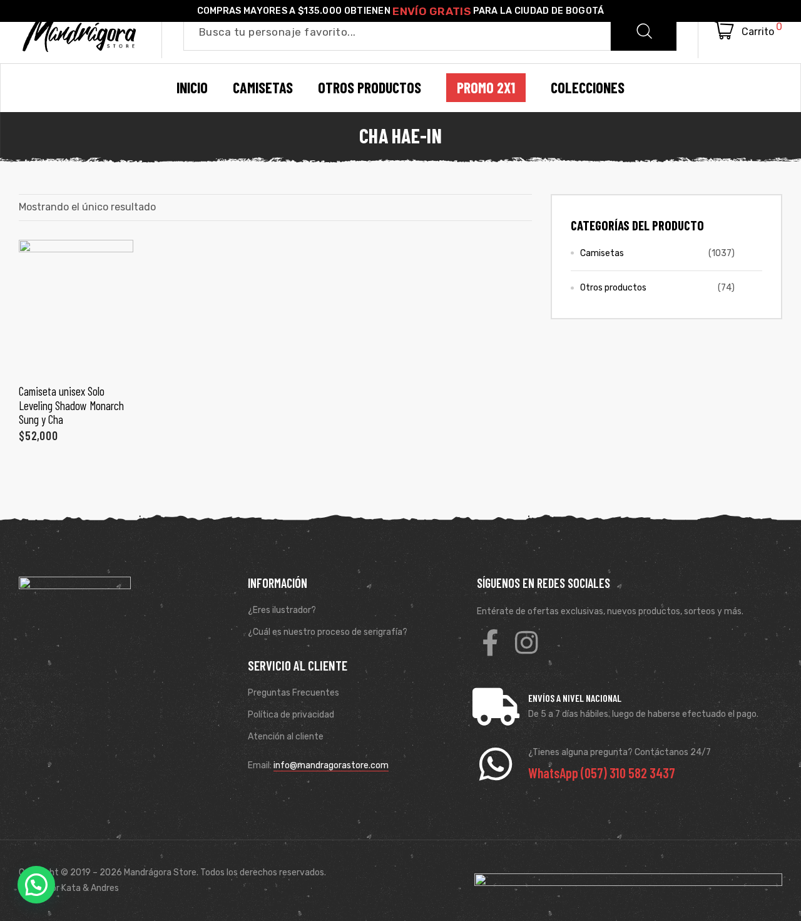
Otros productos (613, 287)
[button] (36, 884)
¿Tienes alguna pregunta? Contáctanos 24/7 (619, 752)
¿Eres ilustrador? (282, 610)
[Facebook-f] (490, 642)
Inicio (192, 87)
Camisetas (602, 253)
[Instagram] (526, 642)
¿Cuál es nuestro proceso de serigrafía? (327, 632)
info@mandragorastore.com (331, 765)
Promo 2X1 (486, 87)
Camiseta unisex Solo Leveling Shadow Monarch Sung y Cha (71, 405)
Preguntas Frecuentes (293, 692)
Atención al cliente (286, 736)
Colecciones (588, 87)
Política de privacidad (291, 714)
